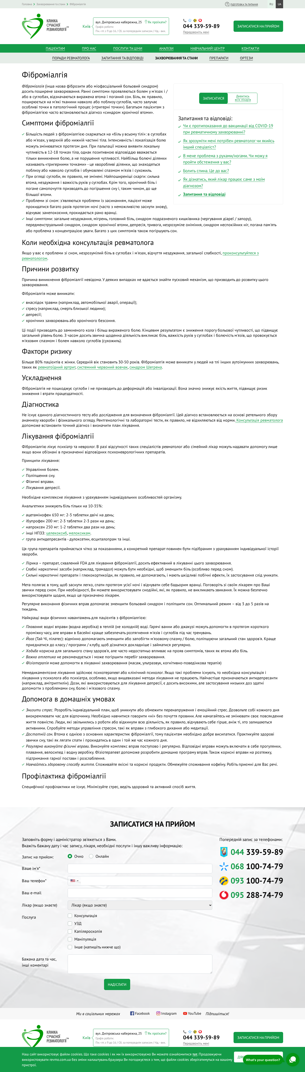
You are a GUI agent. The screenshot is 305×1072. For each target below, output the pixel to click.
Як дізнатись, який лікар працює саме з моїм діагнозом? (224, 182)
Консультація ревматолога (259, 420)
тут (194, 1054)
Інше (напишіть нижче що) (97, 947)
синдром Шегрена (146, 367)
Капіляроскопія (88, 931)
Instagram (169, 1013)
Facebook (142, 1013)
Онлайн (102, 856)
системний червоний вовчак (102, 367)
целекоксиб (56, 533)
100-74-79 (257, 866)
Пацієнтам (55, 48)
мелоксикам (79, 533)
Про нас (89, 48)
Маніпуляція (85, 939)
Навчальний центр (207, 48)
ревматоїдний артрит (56, 367)
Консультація (85, 915)
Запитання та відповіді (204, 194)
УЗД (77, 923)
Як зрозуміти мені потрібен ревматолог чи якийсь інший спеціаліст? (228, 144)
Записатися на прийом (258, 26)
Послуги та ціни (127, 48)
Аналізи (166, 48)
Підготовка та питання (244, 4)
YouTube (194, 1013)
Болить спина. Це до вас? (206, 170)
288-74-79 (257, 895)
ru (271, 4)
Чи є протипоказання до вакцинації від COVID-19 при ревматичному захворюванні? (228, 129)
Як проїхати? (157, 22)
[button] (74, 880)
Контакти (250, 48)
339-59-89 (201, 26)
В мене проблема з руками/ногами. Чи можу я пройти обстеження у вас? (225, 159)
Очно (79, 856)
